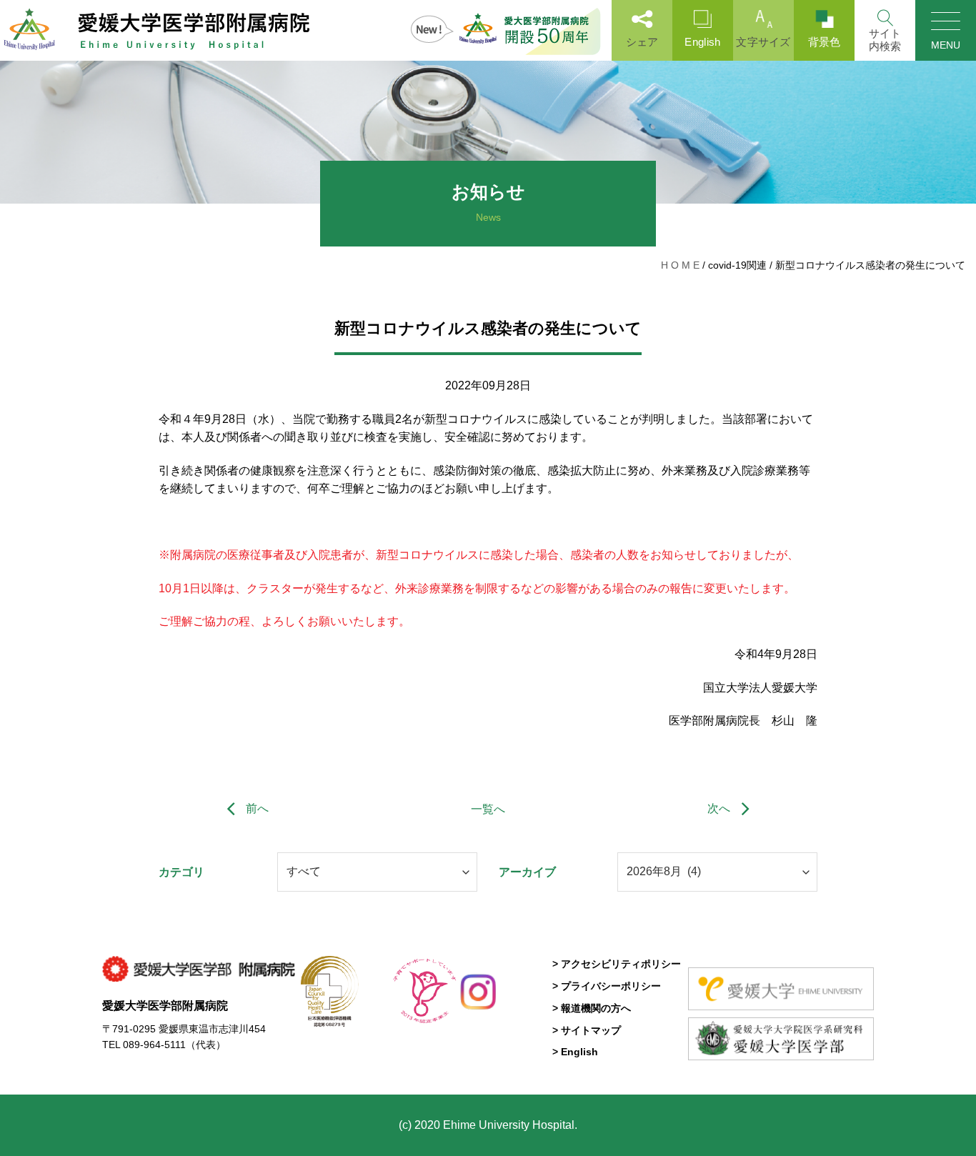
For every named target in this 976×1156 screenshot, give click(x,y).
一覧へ (488, 809)
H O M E (680, 265)
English (702, 42)
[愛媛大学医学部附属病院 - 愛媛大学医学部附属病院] (157, 30)
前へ (256, 808)
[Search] (885, 30)
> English (575, 1051)
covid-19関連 (737, 265)
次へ (720, 808)
